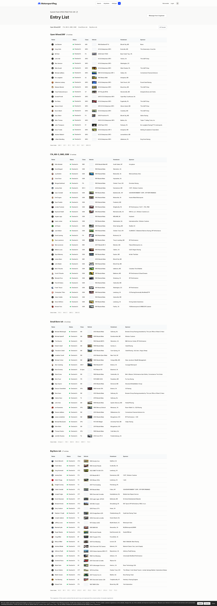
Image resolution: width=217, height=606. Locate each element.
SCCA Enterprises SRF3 (104, 49)
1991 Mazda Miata (100, 178)
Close (213, 603)
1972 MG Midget (98, 421)
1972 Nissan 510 (97, 369)
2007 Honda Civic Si (95, 575)
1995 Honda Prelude (95, 466)
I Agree (200, 603)
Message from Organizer (156, 15)
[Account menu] (177, 3)
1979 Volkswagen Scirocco (97, 565)
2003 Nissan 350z (95, 480)
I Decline (207, 603)
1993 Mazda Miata (100, 207)
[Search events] (119, 3)
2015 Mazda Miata (98, 398)
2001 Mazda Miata (98, 426)
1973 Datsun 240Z (95, 522)
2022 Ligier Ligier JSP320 (97, 499)
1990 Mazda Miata (100, 169)
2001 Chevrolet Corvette (96, 560)
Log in (172, 3)
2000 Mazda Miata (100, 259)
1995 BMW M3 (94, 527)
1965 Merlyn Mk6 (103, 77)
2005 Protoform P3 (103, 115)
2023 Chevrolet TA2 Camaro (98, 546)
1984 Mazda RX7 (98, 365)
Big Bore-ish (93, 27)
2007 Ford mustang (95, 485)
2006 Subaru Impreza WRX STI (98, 551)
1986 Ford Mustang (95, 556)
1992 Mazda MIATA (98, 341)
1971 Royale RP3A (103, 92)
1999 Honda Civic (95, 461)
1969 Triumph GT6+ (95, 537)
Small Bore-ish (82, 27)
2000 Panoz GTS (94, 508)
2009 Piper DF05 (103, 125)
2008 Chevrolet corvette (97, 518)
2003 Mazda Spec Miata (100, 355)
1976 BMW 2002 (98, 379)
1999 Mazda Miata (98, 336)
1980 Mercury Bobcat (99, 407)
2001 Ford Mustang (95, 541)
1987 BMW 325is (94, 584)
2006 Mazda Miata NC (101, 164)
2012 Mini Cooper (95, 503)
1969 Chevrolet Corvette (97, 494)
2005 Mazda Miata (100, 188)
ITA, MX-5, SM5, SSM (69, 27)
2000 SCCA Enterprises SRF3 (106, 120)
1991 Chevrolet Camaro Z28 (97, 579)
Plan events (166, 3)
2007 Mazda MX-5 (100, 245)
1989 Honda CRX (98, 388)
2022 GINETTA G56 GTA (96, 470)
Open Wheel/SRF (55, 27)
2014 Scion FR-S (98, 436)
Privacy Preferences (95, 604)
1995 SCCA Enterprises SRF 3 (106, 73)
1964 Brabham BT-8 (103, 44)
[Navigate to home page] (47, 3)
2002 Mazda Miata (98, 383)
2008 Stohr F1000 (103, 54)
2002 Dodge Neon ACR (96, 513)
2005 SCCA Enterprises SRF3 (106, 96)
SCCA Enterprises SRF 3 (104, 129)
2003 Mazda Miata (98, 331)
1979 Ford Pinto (94, 570)
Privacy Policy (53, 604)
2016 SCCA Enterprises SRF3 (106, 106)
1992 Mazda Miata (100, 197)
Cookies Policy (43, 604)
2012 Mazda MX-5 (95, 475)
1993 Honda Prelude (95, 532)
